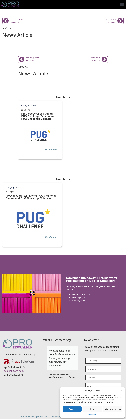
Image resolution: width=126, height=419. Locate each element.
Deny (92, 409)
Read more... (51, 149)
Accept (72, 409)
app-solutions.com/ (14, 371)
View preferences (113, 409)
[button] (121, 390)
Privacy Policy (92, 415)
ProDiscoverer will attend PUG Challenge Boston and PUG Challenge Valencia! (38, 116)
